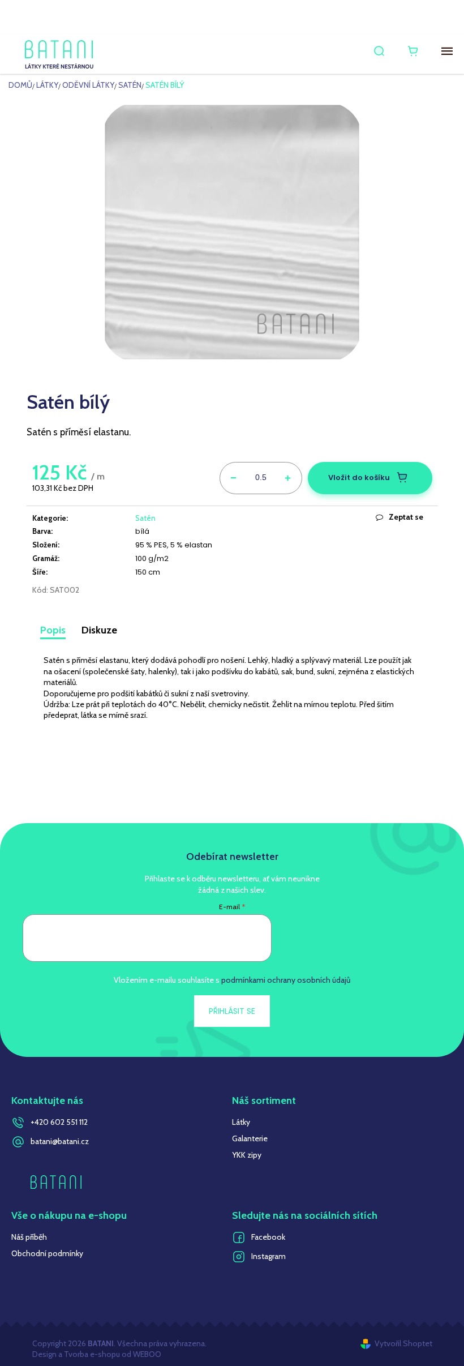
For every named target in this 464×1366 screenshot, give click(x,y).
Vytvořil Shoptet (403, 1343)
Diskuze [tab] (99, 630)
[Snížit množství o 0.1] (233, 476)
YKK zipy (246, 1155)
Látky (241, 1122)
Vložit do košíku (359, 477)
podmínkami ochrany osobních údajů (285, 980)
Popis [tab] (53, 630)
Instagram (268, 1256)
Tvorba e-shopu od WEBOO (111, 1354)
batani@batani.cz (60, 1141)
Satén (145, 518)
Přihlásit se (232, 1011)
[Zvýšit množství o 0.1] (288, 476)
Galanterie (250, 1138)
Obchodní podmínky (47, 1253)
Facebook (268, 1237)
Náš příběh (29, 1237)
